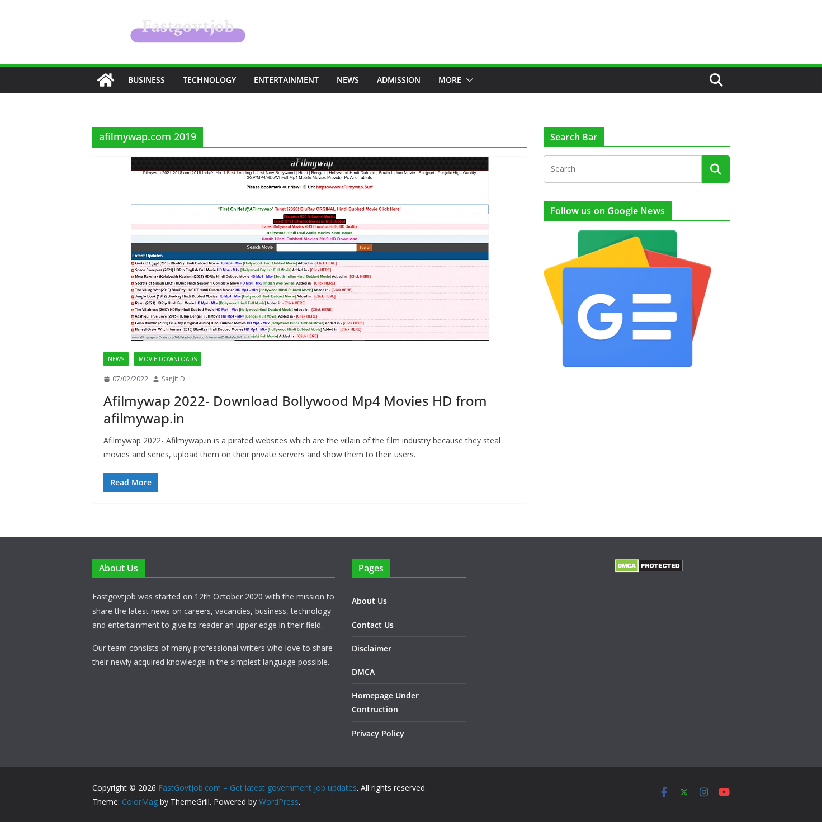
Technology (209, 79)
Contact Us (373, 625)
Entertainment (286, 79)
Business (146, 79)
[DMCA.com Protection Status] (649, 566)
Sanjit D (173, 379)
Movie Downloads (168, 359)
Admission (399, 79)
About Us (369, 601)
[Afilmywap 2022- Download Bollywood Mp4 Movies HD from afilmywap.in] (309, 249)
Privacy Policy (378, 733)
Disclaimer (371, 648)
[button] (467, 80)
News (348, 79)
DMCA (363, 672)
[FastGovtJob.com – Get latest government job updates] (105, 80)
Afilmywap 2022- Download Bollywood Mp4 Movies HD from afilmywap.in (295, 409)
